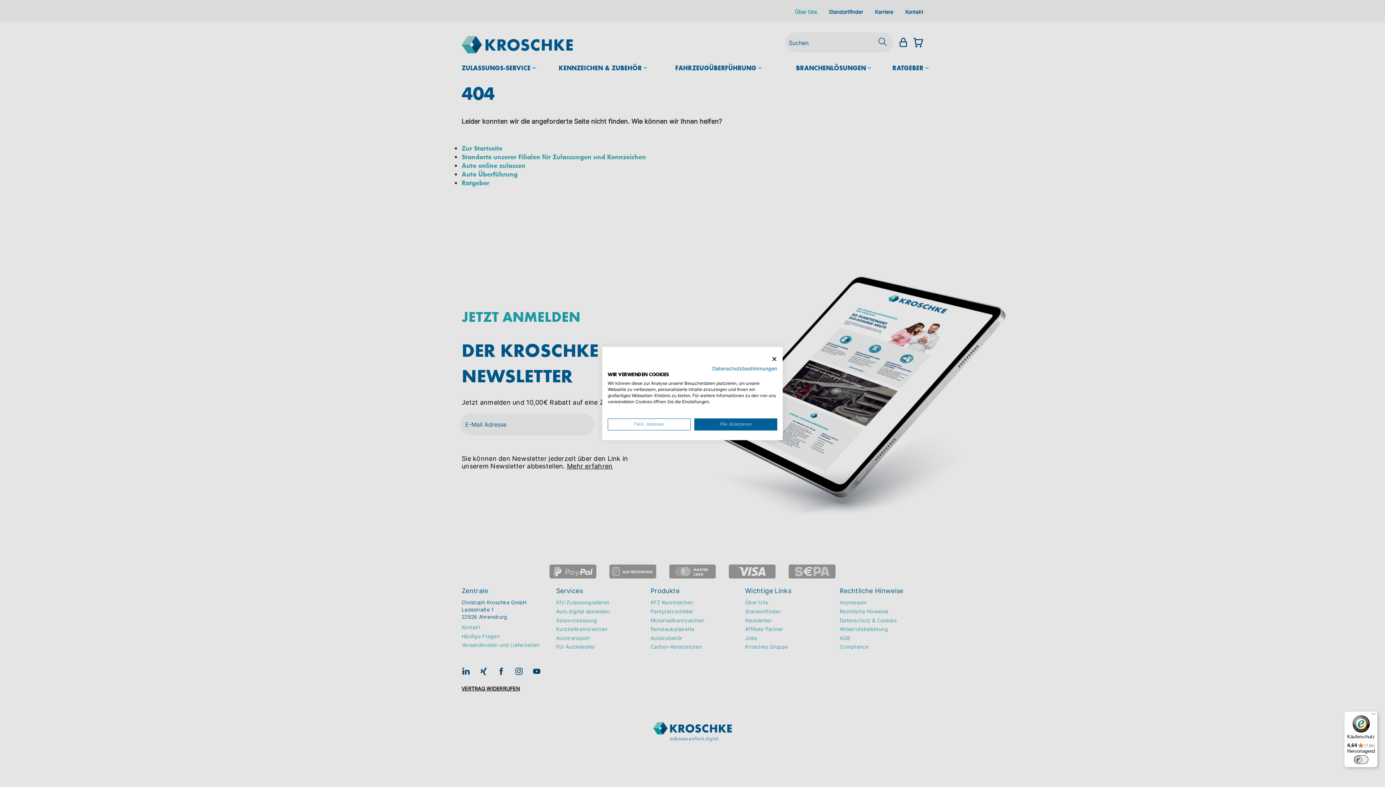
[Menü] (1373, 715)
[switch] (1361, 759)
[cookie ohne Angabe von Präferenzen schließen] (774, 359)
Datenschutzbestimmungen (744, 369)
